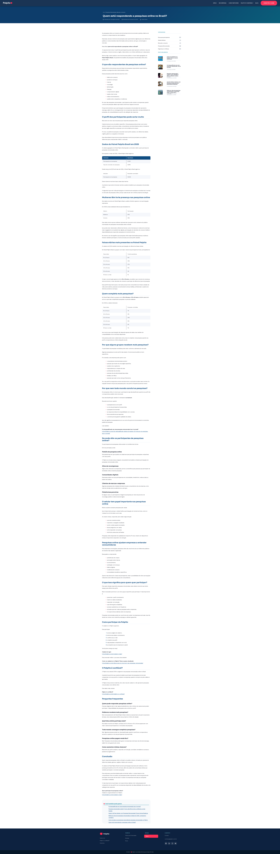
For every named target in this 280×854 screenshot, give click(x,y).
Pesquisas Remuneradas (111, 12)
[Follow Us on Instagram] (172, 843)
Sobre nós (102, 838)
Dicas (126, 840)
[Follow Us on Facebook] (166, 843)
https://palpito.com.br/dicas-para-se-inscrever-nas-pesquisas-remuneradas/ (122, 663)
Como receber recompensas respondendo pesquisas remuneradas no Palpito (128, 820)
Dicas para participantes (164, 37)
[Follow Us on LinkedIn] (169, 843)
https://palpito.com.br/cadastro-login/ (112, 654)
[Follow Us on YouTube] (175, 843)
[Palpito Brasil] (7, 3)
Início (215, 3)
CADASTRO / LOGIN (269, 3)
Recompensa (222, 3)
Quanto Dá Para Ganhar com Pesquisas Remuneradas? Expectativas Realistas (128, 813)
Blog (256, 3)
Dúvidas (127, 838)
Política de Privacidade (130, 835)
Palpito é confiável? (247, 3)
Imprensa (102, 843)
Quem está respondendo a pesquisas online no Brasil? (122, 822)
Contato (167, 835)
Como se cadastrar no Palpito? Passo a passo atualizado (172, 58)
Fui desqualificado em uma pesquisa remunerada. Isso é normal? (125, 806)
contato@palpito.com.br (171, 839)
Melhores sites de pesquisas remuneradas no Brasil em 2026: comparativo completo (173, 92)
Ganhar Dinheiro (162, 40)
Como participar (234, 3)
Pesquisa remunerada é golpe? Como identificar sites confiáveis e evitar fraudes (173, 75)
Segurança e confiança (163, 49)
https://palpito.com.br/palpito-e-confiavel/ (113, 694)
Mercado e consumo (121, 12)
